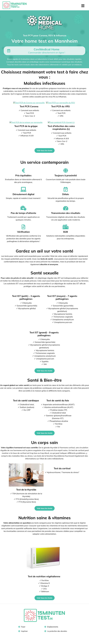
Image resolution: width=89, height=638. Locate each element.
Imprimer (24, 631)
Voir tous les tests (44, 150)
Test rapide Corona (15, 5)
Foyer (23, 627)
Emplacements (52, 627)
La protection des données (57, 631)
